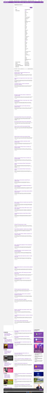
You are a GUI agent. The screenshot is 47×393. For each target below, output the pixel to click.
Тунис (25, 56)
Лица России (27, 2)
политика (6, 349)
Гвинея (25, 14)
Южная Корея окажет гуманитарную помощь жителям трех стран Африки (22, 331)
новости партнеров (37, 370)
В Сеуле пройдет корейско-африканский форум (21, 320)
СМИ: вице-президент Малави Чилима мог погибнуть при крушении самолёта (22, 147)
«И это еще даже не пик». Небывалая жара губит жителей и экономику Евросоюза (8, 352)
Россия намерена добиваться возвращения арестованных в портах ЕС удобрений (22, 186)
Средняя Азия (17, 66)
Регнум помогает (32, 2)
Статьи (17, 2)
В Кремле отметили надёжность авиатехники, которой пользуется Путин (22, 141)
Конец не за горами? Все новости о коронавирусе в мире (22, 358)
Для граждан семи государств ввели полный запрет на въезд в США (23, 78)
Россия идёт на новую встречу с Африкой (20, 299)
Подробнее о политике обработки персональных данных (33, 389)
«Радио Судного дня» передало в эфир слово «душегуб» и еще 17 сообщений (10, 370)
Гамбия (26, 28)
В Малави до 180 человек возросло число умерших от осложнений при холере (22, 278)
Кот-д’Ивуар (26, 37)
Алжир (25, 11)
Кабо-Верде (26, 33)
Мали (25, 41)
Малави (26, 40)
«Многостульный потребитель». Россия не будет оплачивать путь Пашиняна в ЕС (8, 364)
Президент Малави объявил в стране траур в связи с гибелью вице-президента (23, 101)
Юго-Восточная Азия (17, 64)
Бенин (25, 25)
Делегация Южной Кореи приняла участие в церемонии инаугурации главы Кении (22, 294)
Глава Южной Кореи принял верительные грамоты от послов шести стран (23, 256)
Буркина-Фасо (26, 12)
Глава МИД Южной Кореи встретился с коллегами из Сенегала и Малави (23, 315)
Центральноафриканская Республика (28, 59)
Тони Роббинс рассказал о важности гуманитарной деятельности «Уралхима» (21, 84)
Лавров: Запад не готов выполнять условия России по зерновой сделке (22, 180)
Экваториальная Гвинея (28, 51)
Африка (26, 10)
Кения (25, 35)
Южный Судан (26, 52)
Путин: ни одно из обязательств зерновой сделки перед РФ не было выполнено (23, 203)
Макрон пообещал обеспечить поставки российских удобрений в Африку (23, 267)
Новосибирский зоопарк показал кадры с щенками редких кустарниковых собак (10, 382)
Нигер (25, 44)
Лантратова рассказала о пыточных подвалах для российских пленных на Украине (10, 357)
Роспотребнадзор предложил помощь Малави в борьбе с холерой (22, 214)
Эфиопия (26, 57)
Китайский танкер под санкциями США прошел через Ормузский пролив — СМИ (22, 73)
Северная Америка (27, 65)
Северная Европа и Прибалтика (19, 65)
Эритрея (26, 15)
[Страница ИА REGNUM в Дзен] (31, 392)
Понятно (41, 389)
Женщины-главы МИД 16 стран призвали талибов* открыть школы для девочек (23, 310)
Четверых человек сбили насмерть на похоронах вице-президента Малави (22, 95)
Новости (14, 2)
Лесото (25, 19)
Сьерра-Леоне (26, 48)
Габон (25, 13)
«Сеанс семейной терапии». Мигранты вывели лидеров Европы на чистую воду (8, 388)
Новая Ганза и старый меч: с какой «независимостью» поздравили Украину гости (8, 340)
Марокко (26, 20)
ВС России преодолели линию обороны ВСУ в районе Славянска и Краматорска (10, 346)
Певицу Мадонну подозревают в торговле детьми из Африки (23, 229)
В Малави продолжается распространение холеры (21, 289)
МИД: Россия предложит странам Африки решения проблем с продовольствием (23, 191)
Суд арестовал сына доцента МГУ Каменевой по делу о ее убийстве (8, 334)
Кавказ (16, 9)
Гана (25, 29)
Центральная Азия (27, 64)
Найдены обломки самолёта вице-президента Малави (22, 126)
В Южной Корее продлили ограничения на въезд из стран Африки (22, 379)
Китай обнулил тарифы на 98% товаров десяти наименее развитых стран (22, 273)
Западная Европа (17, 10)
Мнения (20, 2)
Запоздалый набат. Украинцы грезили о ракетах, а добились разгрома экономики (7, 376)
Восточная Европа (27, 63)
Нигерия (26, 58)
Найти (31, 7)
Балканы (16, 63)
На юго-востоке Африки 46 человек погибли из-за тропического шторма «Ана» (21, 353)
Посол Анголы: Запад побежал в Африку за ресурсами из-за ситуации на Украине (23, 234)
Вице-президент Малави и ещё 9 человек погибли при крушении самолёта (22, 106)
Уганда (25, 49)
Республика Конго (27, 36)
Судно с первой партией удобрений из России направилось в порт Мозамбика (23, 245)
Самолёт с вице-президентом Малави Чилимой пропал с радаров (22, 164)
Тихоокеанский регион (27, 9)
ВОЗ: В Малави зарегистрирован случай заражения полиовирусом (21, 337)
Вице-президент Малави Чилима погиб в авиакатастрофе (22, 116)
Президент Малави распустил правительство (20, 363)
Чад (25, 50)
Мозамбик (26, 42)
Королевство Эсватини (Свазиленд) (27, 21)
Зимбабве (26, 32)
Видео (23, 2)
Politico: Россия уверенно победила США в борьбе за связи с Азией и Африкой (23, 208)
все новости (5, 336)
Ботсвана (26, 26)
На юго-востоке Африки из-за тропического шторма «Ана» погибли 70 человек (22, 342)
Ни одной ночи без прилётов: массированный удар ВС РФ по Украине (38, 351)
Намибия (26, 43)
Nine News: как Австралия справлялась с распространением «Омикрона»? (23, 374)
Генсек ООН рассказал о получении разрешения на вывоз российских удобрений (22, 251)
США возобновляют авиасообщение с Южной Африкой (22, 384)
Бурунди (26, 27)
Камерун (26, 34)
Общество (9, 368)
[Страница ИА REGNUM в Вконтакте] (28, 392)
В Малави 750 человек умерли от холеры (20, 224)
